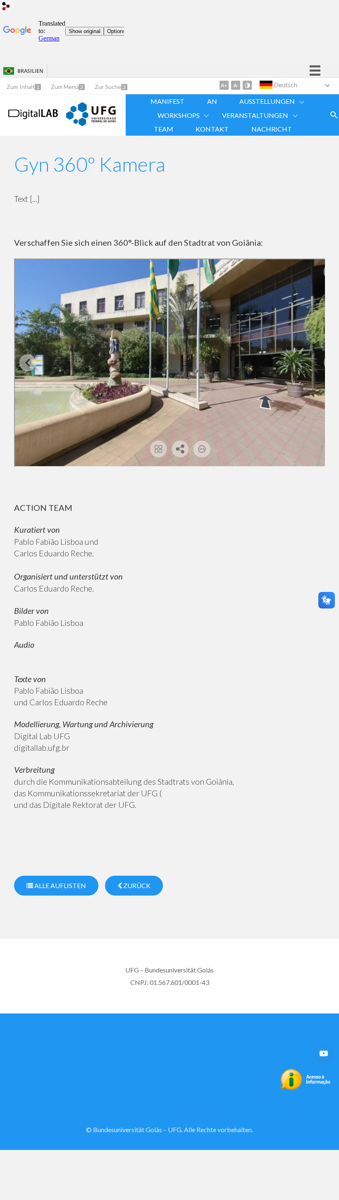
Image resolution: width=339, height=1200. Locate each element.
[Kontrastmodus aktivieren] (247, 85)
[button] (268, 101)
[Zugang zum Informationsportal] (306, 1087)
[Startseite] (33, 116)
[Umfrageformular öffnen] (334, 115)
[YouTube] (324, 1054)
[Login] (6, 7)
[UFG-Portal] (91, 123)
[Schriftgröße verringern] (235, 85)
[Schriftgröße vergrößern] (224, 85)
